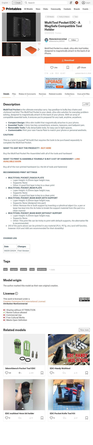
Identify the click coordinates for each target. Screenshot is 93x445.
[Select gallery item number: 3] (68, 363)
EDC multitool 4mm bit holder (19, 413)
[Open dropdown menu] (90, 22)
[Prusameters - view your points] (76, 2)
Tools (76, 16)
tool (5, 269)
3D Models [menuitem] (28, 9)
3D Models (50, 16)
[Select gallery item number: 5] (72, 363)
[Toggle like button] (6, 372)
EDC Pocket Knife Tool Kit (62, 413)
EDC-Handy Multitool (60, 368)
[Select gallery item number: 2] (25, 363)
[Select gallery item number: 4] (70, 363)
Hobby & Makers (64, 16)
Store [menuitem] (38, 9)
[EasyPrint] (71, 3)
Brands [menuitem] (77, 9)
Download (69, 60)
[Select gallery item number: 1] (23, 363)
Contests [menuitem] (67, 9)
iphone (23, 269)
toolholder (42, 269)
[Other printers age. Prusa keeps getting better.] (68, 83)
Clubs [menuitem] (45, 9)
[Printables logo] (11, 9)
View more (84, 330)
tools (32, 269)
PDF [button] (87, 104)
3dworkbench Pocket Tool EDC (20, 368)
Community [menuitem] (56, 9)
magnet (14, 269)
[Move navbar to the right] (89, 9)
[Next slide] (38, 49)
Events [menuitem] (85, 9)
